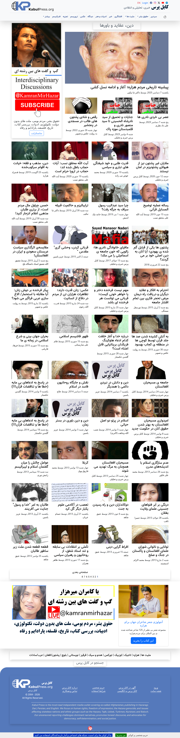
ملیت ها (146, 655)
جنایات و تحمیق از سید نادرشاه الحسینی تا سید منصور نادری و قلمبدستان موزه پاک (117, 123)
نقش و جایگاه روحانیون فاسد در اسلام (72, 384)
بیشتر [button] (47, 16)
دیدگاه (90, 16)
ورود (156, 687)
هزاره (136, 655)
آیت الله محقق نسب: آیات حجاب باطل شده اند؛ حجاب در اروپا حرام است (70, 167)
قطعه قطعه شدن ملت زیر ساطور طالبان (30, 549)
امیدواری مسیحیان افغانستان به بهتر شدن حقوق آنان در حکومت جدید (150, 424)
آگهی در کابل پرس (127, 687)
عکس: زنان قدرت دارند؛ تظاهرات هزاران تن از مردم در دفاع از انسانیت (70, 294)
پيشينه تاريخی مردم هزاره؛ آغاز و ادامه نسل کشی (129, 87)
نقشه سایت (155, 691)
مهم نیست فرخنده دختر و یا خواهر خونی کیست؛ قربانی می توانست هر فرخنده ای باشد (111, 296)
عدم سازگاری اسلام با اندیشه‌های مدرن (154, 465)
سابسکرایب (36, 133)
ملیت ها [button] (130, 16)
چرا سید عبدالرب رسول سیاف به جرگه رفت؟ (113, 207)
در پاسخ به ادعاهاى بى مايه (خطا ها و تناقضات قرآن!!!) (30, 384)
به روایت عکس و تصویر (86, 133)
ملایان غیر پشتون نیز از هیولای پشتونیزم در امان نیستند (152, 167)
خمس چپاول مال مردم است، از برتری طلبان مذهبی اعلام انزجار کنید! (31, 209)
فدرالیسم (56, 16)
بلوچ (64, 655)
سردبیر (154, 16)
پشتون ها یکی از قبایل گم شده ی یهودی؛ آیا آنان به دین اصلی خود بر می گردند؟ (151, 253)
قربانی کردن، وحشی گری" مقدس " (71, 249)
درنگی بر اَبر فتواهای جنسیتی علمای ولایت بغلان (154, 509)
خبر (110, 16)
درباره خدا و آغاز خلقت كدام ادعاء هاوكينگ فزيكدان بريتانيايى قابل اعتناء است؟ (113, 342)
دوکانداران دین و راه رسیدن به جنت (110, 507)
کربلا (85, 462)
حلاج (59, 391)
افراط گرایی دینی (117, 547)
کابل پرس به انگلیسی (127, 691)
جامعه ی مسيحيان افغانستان (155, 384)
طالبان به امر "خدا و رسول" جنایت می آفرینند (30, 507)
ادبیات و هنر (101, 16)
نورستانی (73, 655)
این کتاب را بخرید (143, 640)
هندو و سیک (95, 655)
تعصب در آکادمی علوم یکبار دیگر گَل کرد (73, 507)
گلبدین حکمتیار (121, 356)
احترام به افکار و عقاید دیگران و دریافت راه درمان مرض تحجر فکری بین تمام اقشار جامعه (150, 296)
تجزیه (65, 16)
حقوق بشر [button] (143, 16)
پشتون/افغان (52, 655)
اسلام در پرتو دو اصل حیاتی (114, 422)
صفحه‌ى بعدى (80, 572)
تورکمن (108, 655)
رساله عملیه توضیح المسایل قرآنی (155, 207)
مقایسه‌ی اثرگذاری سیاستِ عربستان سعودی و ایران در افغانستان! (30, 251)
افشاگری (118, 16)
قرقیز (83, 655)
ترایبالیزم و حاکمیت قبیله (71, 205)
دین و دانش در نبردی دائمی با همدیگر (114, 384)
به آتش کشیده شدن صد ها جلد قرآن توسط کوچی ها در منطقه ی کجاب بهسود (150, 340)
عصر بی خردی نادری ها (152, 117)
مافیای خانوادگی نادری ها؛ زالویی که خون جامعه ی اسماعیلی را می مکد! (110, 251)
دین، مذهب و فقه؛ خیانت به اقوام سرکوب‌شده (30, 165)
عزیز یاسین (58, 256)
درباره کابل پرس (69, 687)
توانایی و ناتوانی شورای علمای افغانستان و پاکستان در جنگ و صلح (150, 551)
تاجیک (127, 655)
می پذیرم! (121, 735)
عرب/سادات (36, 655)
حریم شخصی (98, 687)
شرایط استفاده (98, 691)
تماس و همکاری (69, 691)
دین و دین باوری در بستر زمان (72, 422)
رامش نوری (42, 475)
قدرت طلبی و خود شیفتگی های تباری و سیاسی (110, 165)
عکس (82, 16)
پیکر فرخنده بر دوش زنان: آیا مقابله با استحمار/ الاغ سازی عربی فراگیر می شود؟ (30, 294)
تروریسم (74, 16)
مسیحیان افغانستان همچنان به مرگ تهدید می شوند (111, 467)
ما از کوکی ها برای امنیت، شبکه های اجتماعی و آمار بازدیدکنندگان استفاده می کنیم (73, 735)
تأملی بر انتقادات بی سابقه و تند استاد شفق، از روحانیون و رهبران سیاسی (70, 551)
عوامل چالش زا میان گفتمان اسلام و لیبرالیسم (31, 464)
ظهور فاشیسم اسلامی (73, 336)
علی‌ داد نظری (161, 125)
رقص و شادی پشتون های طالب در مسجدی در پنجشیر (82, 121)
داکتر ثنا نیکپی (133, 92)
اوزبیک (118, 655)
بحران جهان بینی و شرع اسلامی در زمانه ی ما (32, 338)
